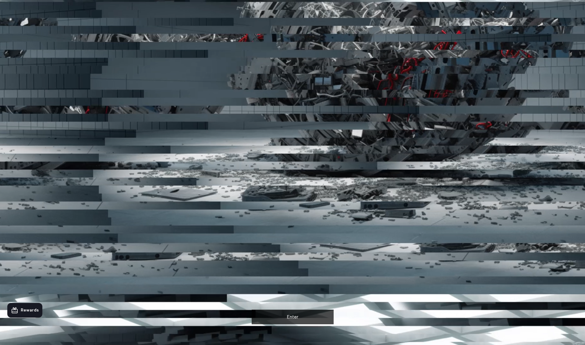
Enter (292, 317)
